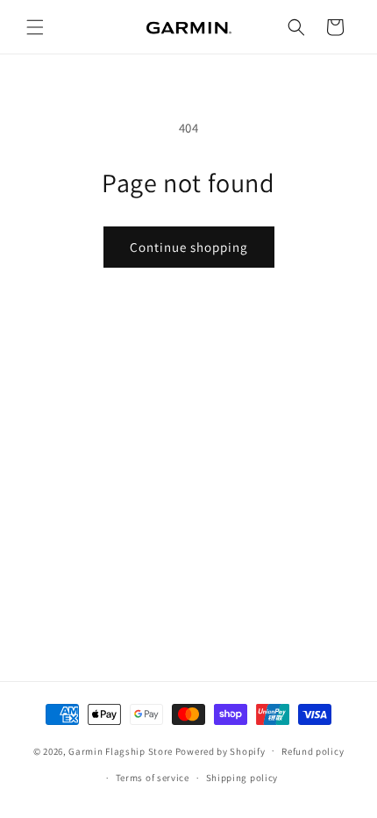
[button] (35, 27)
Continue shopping (189, 247)
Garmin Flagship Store (120, 750)
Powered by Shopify (220, 750)
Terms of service (152, 777)
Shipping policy (242, 777)
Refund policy (312, 751)
